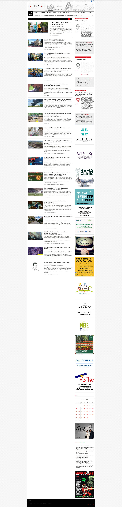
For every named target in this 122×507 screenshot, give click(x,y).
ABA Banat (48, 80)
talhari (48, 95)
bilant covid (48, 136)
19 (76, 414)
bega (51, 80)
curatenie (53, 80)
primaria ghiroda (61, 153)
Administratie (53, 40)
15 (84, 411)
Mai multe (89, 12)
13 (79, 411)
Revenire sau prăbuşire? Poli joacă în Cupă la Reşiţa (56, 188)
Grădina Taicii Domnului (80, 57)
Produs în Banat (78, 90)
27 (79, 417)
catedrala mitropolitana (55, 184)
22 (84, 414)
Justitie (52, 86)
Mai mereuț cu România (81, 59)
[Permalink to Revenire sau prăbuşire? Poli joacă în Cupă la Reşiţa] (35, 192)
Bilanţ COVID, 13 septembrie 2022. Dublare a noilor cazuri (57, 127)
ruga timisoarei (62, 184)
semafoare (52, 49)
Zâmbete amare (55, 265)
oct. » (79, 419)
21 (81, 414)
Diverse (52, 71)
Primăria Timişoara (54, 175)
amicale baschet (49, 258)
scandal (58, 274)
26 (76, 417)
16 (87, 411)
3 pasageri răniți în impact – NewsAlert (83, 463)
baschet (53, 258)
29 (84, 417)
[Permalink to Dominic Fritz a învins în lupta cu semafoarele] (35, 43)
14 (81, 411)
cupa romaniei (50, 64)
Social (55, 71)
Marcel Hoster (61, 40)
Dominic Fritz (49, 49)
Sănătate (83, 12)
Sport (54, 12)
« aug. (76, 419)
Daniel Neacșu (61, 26)
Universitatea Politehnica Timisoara (58, 243)
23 (87, 414)
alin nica (48, 274)
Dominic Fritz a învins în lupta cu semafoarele (54, 39)
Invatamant (52, 234)
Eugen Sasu (77, 70)
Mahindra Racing (49, 168)
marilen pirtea (52, 274)
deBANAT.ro (61, 6)
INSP (51, 136)
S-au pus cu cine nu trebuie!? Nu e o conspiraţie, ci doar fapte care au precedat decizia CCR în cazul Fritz (84, 50)
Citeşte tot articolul (84, 74)
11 (92, 408)
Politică (49, 12)
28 (81, 417)
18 (92, 411)
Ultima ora (56, 40)
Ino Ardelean (61, 265)
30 (87, 417)
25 (92, 414)
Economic (76, 12)
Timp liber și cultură (67, 12)
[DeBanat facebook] (91, 1)
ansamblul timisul (49, 184)
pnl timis (55, 274)
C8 (47, 64)
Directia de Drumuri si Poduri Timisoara (53, 153)
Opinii (59, 12)
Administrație (42, 12)
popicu (77, 453)
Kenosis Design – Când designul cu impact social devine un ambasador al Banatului (84, 94)
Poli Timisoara (53, 189)
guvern (50, 212)
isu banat (54, 109)
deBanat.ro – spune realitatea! (36, 503)
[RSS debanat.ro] (93, 1)
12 (76, 411)
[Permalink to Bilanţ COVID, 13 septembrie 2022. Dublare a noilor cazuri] (35, 131)
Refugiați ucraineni (49, 243)
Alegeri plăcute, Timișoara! (81, 82)
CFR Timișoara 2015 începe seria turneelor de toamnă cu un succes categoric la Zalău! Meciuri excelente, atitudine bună (62, 15)
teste (53, 136)
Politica (52, 203)
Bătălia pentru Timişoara (81, 21)
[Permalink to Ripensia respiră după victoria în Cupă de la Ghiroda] (38, 27)
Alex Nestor (56, 203)
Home (35, 12)
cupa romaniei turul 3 (55, 35)
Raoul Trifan (54, 212)
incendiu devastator (50, 109)
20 (79, 414)
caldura (48, 212)
